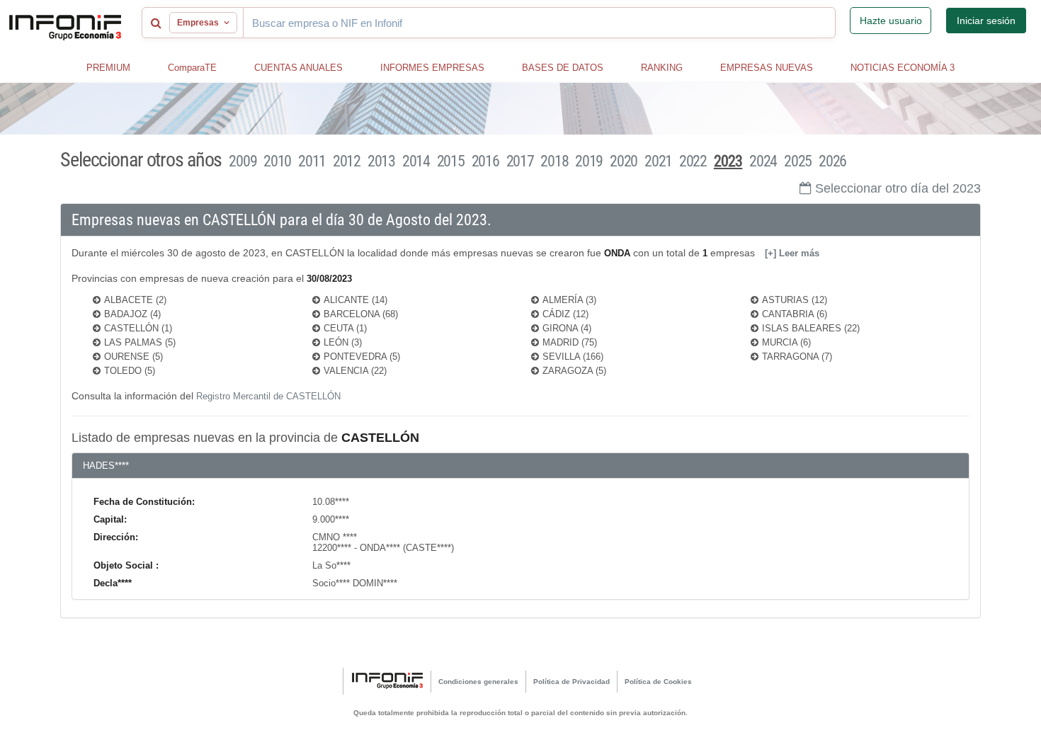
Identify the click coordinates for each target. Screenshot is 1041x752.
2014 (416, 161)
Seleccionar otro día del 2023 (898, 188)
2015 (451, 161)
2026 (832, 161)
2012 (346, 161)
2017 (520, 161)
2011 (312, 161)
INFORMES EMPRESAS (432, 67)
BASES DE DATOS (562, 67)
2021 (658, 161)
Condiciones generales (478, 681)
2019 (589, 161)
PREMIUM (108, 67)
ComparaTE (192, 67)
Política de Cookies (658, 681)
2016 (485, 161)
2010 (277, 161)
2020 (623, 161)
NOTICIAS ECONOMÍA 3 (903, 67)
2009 (242, 161)
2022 (693, 161)
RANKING (662, 67)
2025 (798, 161)
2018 (554, 161)
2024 (763, 161)
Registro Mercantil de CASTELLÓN (268, 396)
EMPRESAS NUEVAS (766, 67)
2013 (381, 161)
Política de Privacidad (571, 681)
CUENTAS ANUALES (298, 67)
